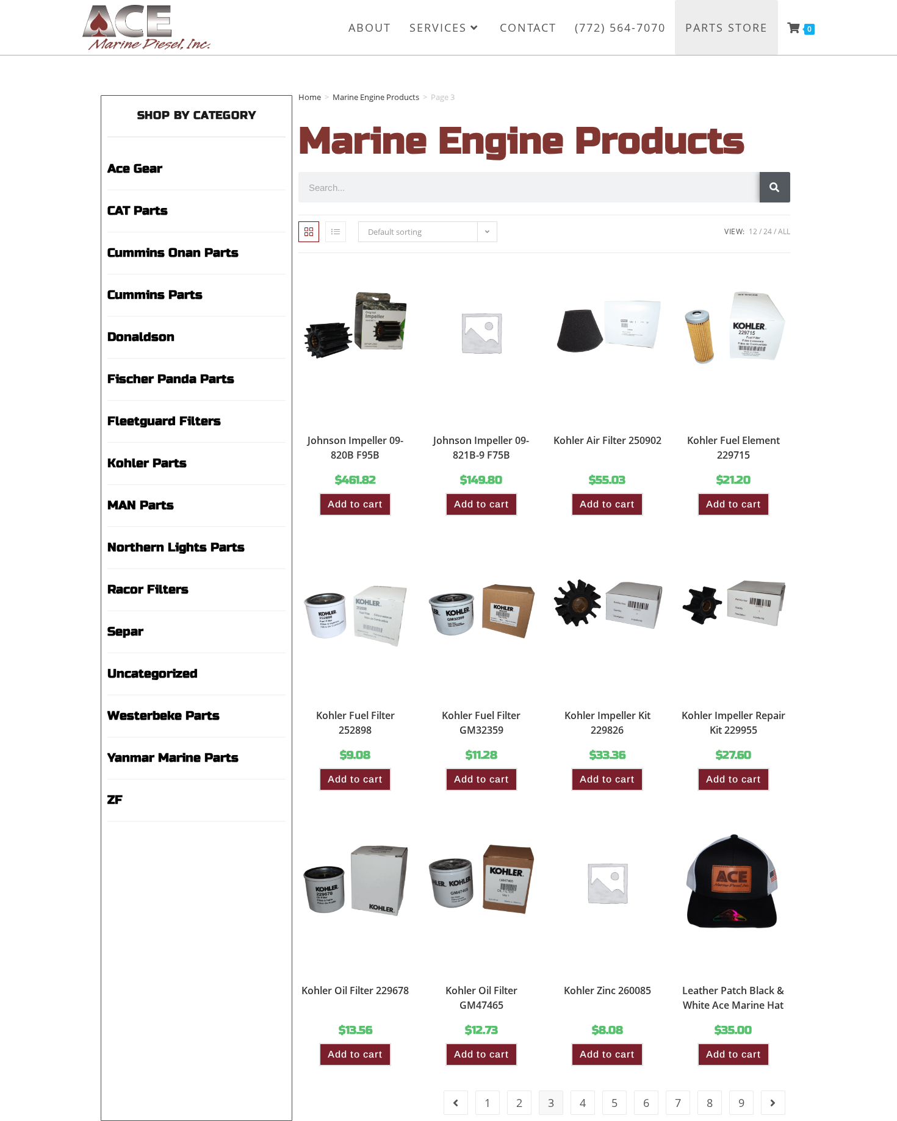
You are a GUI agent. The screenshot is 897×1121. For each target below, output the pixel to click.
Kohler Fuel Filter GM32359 (481, 723)
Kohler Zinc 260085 (607, 990)
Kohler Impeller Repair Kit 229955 (733, 723)
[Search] (775, 187)
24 (767, 231)
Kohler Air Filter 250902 (607, 440)
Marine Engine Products (376, 96)
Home (309, 96)
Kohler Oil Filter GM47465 (481, 998)
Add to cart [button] (355, 504)
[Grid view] (308, 231)
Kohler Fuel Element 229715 (733, 448)
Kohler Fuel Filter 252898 (355, 723)
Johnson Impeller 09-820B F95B (355, 448)
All (784, 231)
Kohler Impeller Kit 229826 (607, 723)
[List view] (335, 231)
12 (753, 231)
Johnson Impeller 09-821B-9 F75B (481, 448)
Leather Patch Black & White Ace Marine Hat (733, 998)
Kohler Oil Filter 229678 (355, 990)
